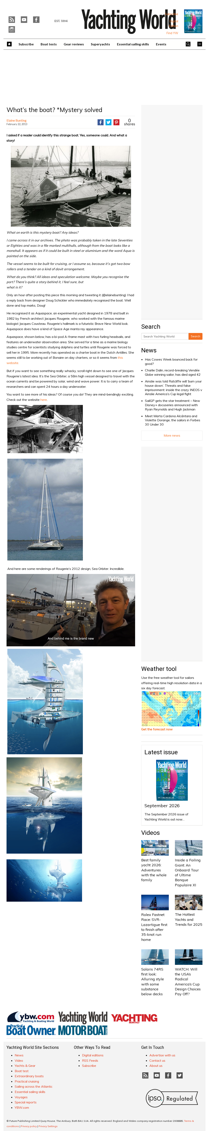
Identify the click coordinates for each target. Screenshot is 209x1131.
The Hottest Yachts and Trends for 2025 (188, 919)
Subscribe (171, 14)
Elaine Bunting (17, 120)
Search (195, 336)
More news (172, 435)
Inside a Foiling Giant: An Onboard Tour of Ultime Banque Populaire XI (188, 872)
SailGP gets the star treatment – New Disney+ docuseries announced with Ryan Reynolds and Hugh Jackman (172, 405)
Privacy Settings (48, 1126)
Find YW (172, 33)
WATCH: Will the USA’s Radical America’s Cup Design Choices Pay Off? (188, 981)
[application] (71, 610)
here (43, 400)
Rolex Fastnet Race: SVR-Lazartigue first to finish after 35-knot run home (154, 927)
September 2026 (162, 805)
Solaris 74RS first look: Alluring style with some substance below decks (152, 981)
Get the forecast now (157, 729)
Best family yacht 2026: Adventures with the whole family (154, 870)
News (149, 350)
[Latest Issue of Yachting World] (193, 21)
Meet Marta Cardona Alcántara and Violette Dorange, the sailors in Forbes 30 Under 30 (172, 420)
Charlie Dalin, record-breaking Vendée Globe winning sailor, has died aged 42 (173, 372)
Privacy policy (29, 1126)
